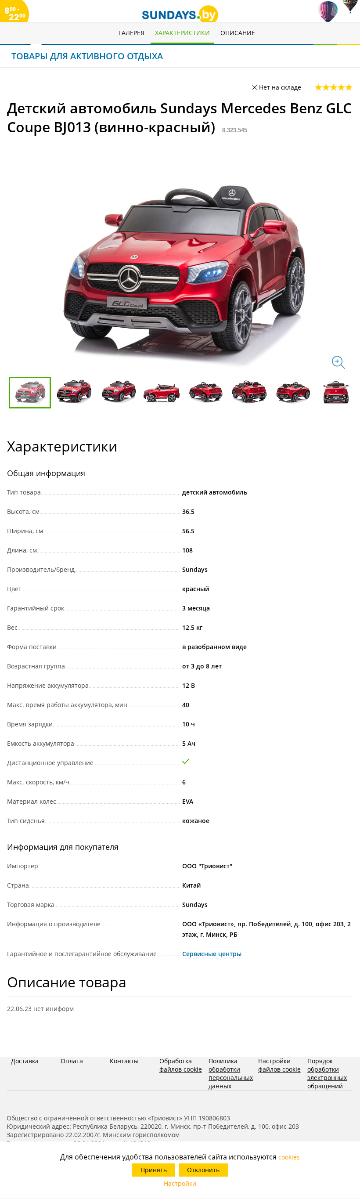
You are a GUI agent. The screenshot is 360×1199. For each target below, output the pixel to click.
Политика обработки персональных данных (231, 1073)
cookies (289, 1157)
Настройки (180, 1183)
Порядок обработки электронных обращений (327, 1073)
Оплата (72, 1061)
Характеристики (182, 33)
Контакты (124, 1061)
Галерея (131, 33)
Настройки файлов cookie (279, 1065)
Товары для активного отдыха (87, 56)
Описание (237, 33)
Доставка (25, 1061)
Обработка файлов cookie (180, 1065)
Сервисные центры (211, 954)
